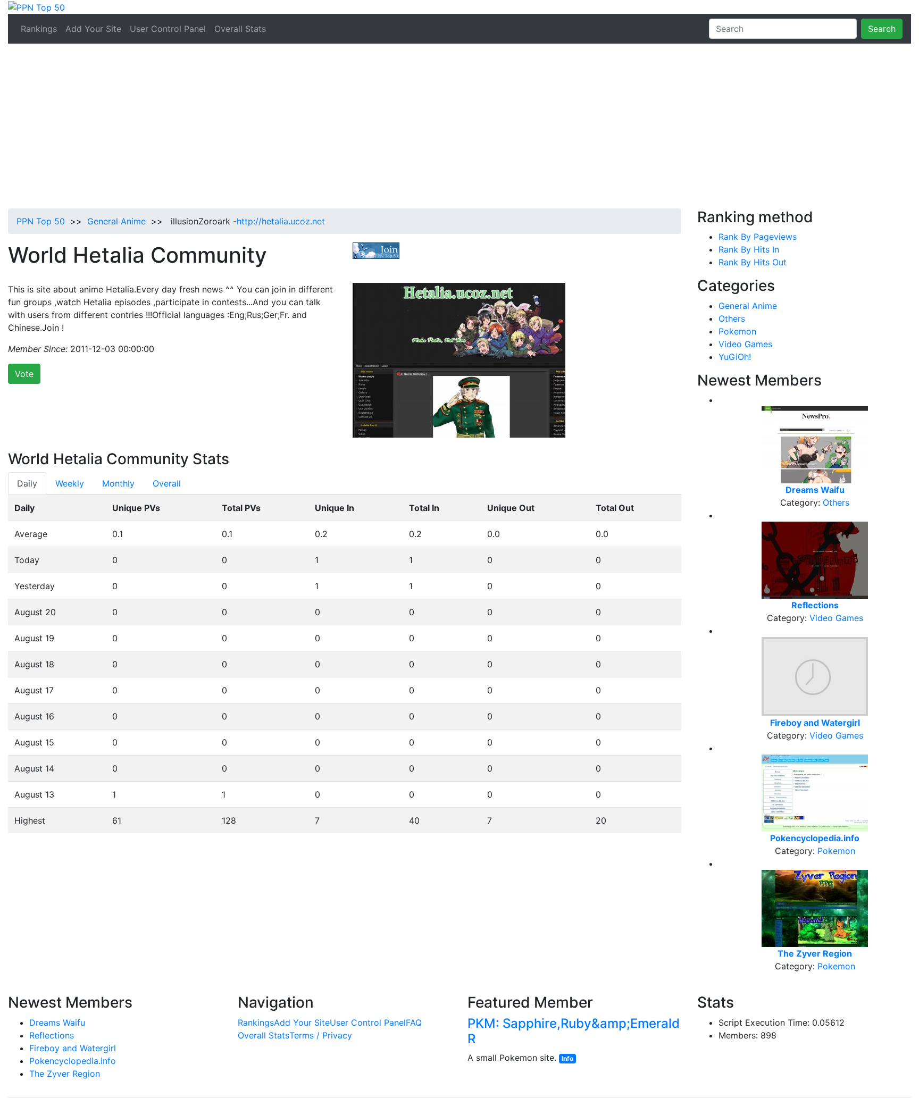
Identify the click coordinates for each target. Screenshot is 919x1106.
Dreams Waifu (57, 1022)
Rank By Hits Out (753, 262)
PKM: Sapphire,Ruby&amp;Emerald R (573, 1031)
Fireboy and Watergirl (72, 1048)
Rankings (39, 28)
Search (882, 28)
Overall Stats (240, 28)
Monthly (118, 483)
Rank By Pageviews (758, 236)
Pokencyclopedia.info (72, 1060)
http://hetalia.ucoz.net (281, 221)
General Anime (116, 221)
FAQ (414, 1022)
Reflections (51, 1035)
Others (732, 318)
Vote (24, 373)
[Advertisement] (459, 128)
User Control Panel (168, 28)
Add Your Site (93, 28)
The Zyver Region (64, 1073)
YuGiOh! (735, 356)
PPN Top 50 (40, 221)
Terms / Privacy (320, 1035)
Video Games (745, 344)
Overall (167, 483)
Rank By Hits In (749, 249)
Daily (27, 483)
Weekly (69, 483)
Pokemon (737, 331)
